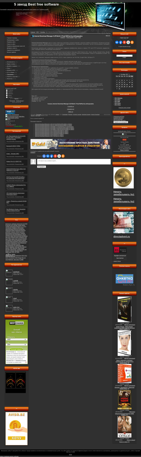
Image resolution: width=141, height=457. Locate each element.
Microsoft (8, 237)
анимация (18, 255)
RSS (79, 37)
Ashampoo (22, 229)
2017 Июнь (118, 103)
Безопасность (11, 62)
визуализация (9, 245)
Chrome (8, 241)
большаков (13, 226)
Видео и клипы (11, 64)
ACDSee (8, 236)
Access (18, 244)
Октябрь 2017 (124, 74)
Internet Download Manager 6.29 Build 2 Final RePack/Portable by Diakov (54, 128)
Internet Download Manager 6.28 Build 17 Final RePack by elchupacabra (54, 126)
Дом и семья (131, 440)
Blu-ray (24, 257)
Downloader (65, 114)
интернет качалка (77, 114)
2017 (37, 32)
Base (11, 241)
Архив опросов (19, 100)
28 (129, 86)
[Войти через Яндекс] (55, 156)
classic (24, 234)
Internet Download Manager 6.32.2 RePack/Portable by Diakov (51, 132)
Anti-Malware (18, 234)
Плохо (10, 95)
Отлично (10, 90)
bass (7, 238)
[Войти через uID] (44, 156)
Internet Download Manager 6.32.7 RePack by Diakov (49, 136)
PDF (26, 223)
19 (124, 84)
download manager (86, 114)
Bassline (8, 249)
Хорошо (10, 92)
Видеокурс (8, 223)
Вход (76, 37)
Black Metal (21, 248)
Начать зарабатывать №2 (123, 200)
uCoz (70, 454)
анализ (9, 240)
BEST (21, 250)
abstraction (13, 249)
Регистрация (70, 37)
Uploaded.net (70, 109)
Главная (62, 37)
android (8, 232)
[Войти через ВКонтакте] (47, 156)
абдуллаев (20, 227)
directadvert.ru (121, 236)
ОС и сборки (10, 72)
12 (124, 82)
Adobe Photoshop (16, 230)
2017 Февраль (118, 98)
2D (15, 252)
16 (117, 84)
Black (9, 238)
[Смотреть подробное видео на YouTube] (26, 362)
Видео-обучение (130, 324)
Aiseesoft (8, 234)
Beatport (17, 250)
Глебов (7, 226)
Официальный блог (118, 116)
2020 (11, 248)
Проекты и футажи (12, 76)
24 (119, 86)
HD (12, 240)
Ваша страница (124, 150)
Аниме (19, 225)
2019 (7, 259)
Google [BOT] (18, 126)
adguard (20, 238)
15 (132, 82)
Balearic (10, 259)
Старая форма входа (124, 46)
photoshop (8, 230)
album (10, 255)
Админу (33, 152)
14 (129, 82)
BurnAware (25, 236)
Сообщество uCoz (118, 117)
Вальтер (18, 226)
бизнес (7, 248)
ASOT (7, 257)
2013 (25, 255)
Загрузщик (37, 115)
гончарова (8, 227)
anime (23, 225)
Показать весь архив (124, 107)
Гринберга (14, 227)
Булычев (8, 225)
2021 (13, 252)
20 (127, 84)
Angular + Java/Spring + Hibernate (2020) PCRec (124, 388)
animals (15, 225)
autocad (17, 246)
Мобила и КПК (11, 70)
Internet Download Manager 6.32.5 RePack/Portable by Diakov (51, 133)
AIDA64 (25, 238)
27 (127, 86)
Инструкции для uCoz (119, 120)
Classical (8, 244)
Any (26, 241)
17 (119, 84)
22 (132, 84)
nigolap (57, 114)
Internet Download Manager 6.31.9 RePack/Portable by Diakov (51, 130)
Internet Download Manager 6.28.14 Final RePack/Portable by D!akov (53, 124)
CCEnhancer (13, 242)
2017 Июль (118, 104)
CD (24, 223)
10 (119, 82)
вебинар (14, 223)
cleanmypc (19, 240)
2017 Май (117, 101)
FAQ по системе (118, 119)
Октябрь (42, 32)
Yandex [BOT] (10, 126)
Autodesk (12, 246)
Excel (19, 242)
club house (18, 258)
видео (17, 237)
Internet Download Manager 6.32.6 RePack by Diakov (49, 134)
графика (22, 233)
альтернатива (9, 229)
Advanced (23, 242)
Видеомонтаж (17, 236)
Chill (25, 237)
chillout (13, 237)
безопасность (16, 233)
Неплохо (10, 93)
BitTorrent (16, 229)
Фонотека (9, 78)
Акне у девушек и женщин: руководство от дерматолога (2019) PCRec (124, 362)
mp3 (12, 225)
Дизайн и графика (12, 66)
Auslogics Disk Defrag (19, 241)
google (24, 240)
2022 (18, 252)
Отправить (41, 167)
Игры (8, 68)
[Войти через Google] (59, 156)
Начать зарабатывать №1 (123, 193)
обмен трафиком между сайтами (9, 456)
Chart (16, 238)
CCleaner (13, 232)
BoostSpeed (9, 233)
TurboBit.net (70, 106)
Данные (24, 246)
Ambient (21, 237)
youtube (19, 249)
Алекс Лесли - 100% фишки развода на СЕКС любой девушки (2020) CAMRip (124, 328)
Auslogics (22, 232)
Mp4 (20, 246)
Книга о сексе (123, 442)
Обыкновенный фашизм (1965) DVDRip (124, 414)
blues (11, 236)
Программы (10, 74)
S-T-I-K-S (23, 226)
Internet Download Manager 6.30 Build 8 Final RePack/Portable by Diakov (54, 129)
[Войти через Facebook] (51, 156)
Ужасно (10, 97)
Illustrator (15, 248)
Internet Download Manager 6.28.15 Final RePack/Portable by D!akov (53, 125)
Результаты (12, 100)
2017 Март (117, 99)
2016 (22, 255)
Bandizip (8, 242)
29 (132, 86)
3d (6, 240)
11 (122, 82)
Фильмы (132, 411)
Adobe (17, 232)
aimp (13, 238)
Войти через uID (124, 38)
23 (117, 86)
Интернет (70, 114)
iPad (14, 240)
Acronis (13, 234)
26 (124, 86)
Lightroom (13, 244)
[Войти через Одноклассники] (63, 156)
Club (21, 259)
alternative (16, 259)
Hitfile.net (70, 111)
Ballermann (8, 252)
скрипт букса (117, 261)
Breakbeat (12, 257)
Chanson (12, 250)
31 (119, 88)
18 (122, 84)
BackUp (23, 230)
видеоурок (20, 223)
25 (122, 86)
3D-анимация (17, 245)
